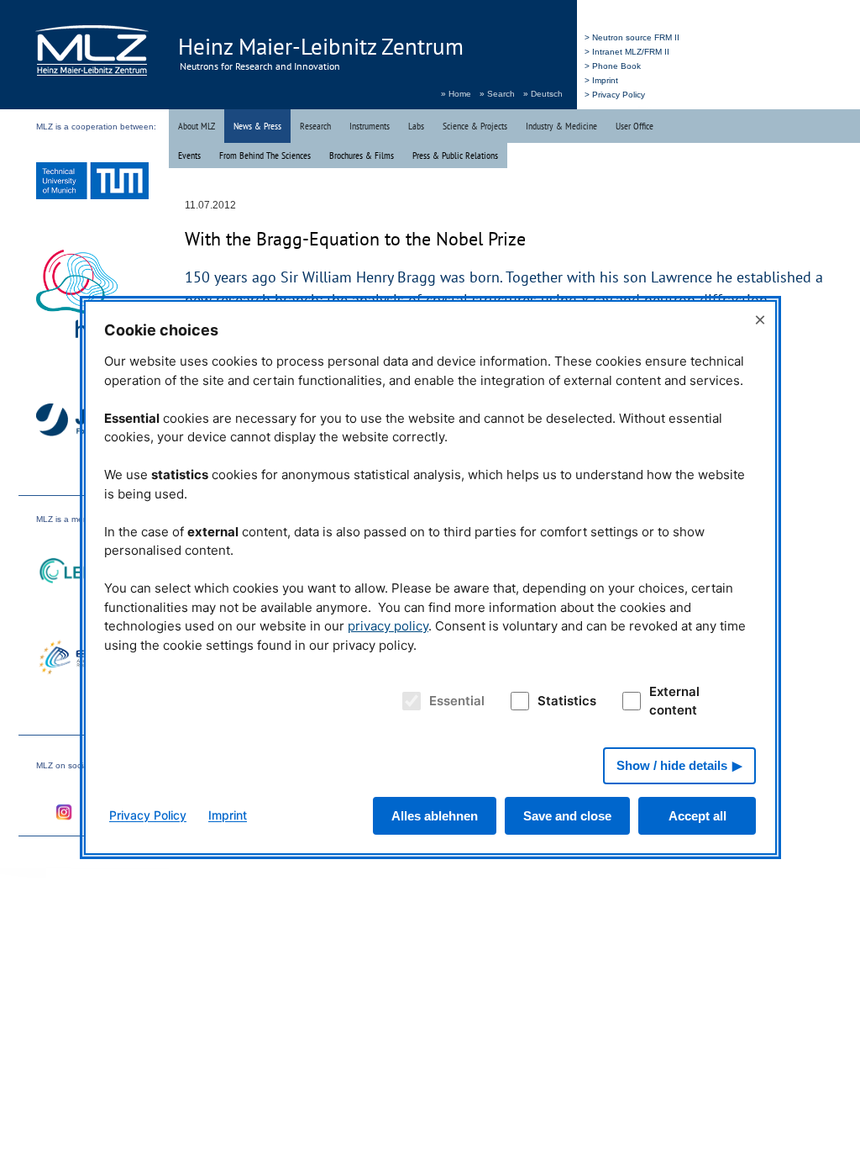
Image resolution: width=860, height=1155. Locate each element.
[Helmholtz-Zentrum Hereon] (92, 296)
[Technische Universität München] (92, 182)
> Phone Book (613, 66)
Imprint (227, 815)
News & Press (257, 125)
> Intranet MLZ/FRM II (627, 51)
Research (315, 125)
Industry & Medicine (561, 125)
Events (189, 155)
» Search (497, 93)
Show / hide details (671, 765)
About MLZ (196, 125)
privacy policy (388, 626)
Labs (416, 125)
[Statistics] (517, 701)
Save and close (567, 816)
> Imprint (601, 80)
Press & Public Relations (455, 155)
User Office (634, 125)
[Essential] (408, 701)
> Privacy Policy (615, 94)
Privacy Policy (147, 815)
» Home (456, 93)
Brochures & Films (361, 155)
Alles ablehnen (434, 816)
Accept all (697, 816)
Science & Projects (475, 125)
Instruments (369, 125)
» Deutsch (543, 93)
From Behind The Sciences (265, 155)
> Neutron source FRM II (632, 37)
